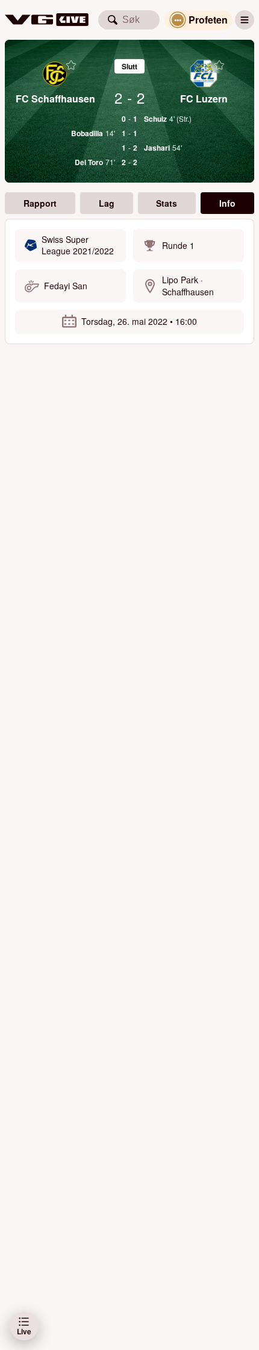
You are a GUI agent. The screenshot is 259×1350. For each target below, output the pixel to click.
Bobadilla (87, 133)
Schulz (155, 118)
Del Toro (89, 162)
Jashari (157, 147)
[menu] (244, 20)
